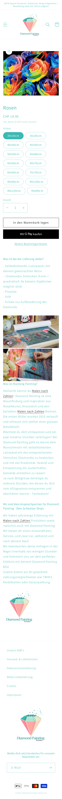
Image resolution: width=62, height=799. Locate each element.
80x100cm (36, 182)
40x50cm (36, 145)
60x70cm (36, 163)
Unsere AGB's (15, 650)
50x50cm (13, 154)
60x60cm (13, 163)
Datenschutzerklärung (21, 668)
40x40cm (13, 145)
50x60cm (36, 154)
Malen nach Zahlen (30, 411)
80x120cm (14, 191)
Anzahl (7, 200)
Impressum (14, 695)
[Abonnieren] (50, 767)
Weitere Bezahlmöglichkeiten (31, 243)
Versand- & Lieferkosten (22, 659)
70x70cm (36, 172)
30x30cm (13, 136)
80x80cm (13, 182)
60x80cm (13, 172)
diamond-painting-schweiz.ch (34, 793)
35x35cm (36, 136)
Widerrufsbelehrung (20, 677)
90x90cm (37, 191)
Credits (11, 686)
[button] (5, 24)
